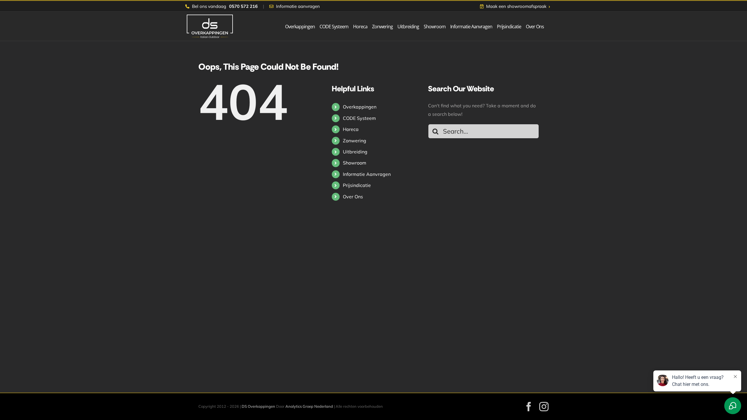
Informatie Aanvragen (367, 174)
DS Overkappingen (258, 406)
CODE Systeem (359, 118)
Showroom (354, 163)
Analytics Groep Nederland (309, 406)
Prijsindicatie (357, 185)
